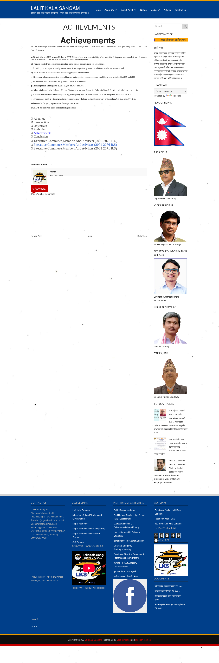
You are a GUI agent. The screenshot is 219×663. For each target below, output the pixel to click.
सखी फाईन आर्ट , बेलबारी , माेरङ (126, 576)
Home (98, 9)
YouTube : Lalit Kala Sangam (168, 523)
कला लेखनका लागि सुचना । (164, 40)
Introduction (42, 122)
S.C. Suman (78, 542)
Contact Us (180, 9)
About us (40, 118)
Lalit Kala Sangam (55, 7)
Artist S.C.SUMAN (177, 460)
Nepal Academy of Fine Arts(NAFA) (89, 528)
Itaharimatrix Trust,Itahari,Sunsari (129, 540)
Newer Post (36, 235)
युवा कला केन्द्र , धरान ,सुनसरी (125, 571)
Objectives (41, 125)
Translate (176, 95)
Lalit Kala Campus (81, 510)
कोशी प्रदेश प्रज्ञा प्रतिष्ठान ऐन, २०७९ (169, 585)
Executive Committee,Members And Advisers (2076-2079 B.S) (75, 141)
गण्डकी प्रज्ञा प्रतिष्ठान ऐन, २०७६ (167, 590)
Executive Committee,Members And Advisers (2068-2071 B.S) (75, 148)
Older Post (142, 235)
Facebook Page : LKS (165, 518)
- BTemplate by (116, 639)
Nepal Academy (80, 523)
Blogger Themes (143, 639)
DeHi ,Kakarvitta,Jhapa (124, 510)
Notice (143, 9)
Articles (167, 9)
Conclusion (41, 136)
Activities (40, 129)
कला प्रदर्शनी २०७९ (176, 439)
